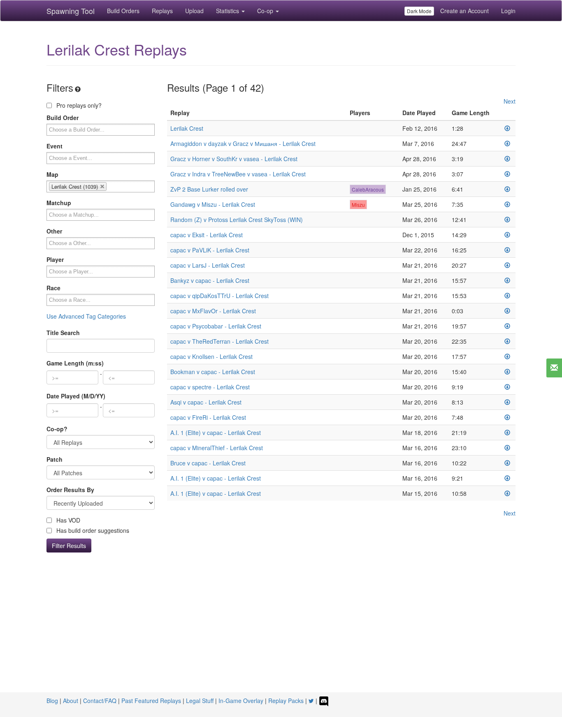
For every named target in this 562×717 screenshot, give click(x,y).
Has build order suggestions (92, 530)
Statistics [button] (228, 11)
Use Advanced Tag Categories (86, 316)
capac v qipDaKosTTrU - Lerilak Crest (219, 295)
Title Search (63, 332)
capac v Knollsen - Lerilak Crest (211, 356)
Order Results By (70, 490)
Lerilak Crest (186, 128)
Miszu (358, 204)
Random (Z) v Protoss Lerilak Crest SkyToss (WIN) (236, 219)
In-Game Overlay (240, 700)
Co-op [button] (266, 11)
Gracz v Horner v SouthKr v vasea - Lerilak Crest (233, 159)
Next (510, 101)
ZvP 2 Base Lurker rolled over (209, 189)
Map (52, 174)
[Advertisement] (281, 630)
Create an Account (464, 11)
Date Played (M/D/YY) (75, 396)
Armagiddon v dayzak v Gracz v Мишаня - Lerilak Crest (243, 143)
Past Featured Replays (151, 700)
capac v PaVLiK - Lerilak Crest (209, 250)
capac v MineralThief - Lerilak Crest (216, 448)
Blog (52, 700)
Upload (194, 11)
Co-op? (56, 429)
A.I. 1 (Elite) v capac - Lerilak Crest (215, 432)
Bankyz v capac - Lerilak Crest (209, 280)
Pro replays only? (78, 105)
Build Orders (123, 11)
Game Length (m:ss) (75, 363)
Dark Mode (419, 10)
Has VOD (67, 520)
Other (54, 231)
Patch (54, 459)
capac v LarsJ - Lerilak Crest (207, 265)
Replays (162, 11)
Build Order (62, 117)
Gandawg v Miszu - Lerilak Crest (212, 204)
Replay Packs (286, 700)
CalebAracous (368, 189)
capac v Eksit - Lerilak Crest (206, 235)
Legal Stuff (200, 700)
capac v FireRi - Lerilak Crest (208, 417)
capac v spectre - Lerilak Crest (210, 387)
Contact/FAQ (99, 700)
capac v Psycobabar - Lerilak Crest (215, 326)
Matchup (58, 203)
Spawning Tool (70, 10)
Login (508, 11)
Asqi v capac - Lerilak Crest (206, 402)
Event (54, 146)
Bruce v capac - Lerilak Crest (208, 463)
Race (53, 288)
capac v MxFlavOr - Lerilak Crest (213, 311)
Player (55, 259)
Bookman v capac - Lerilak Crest (212, 372)
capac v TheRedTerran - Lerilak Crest (219, 341)
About (70, 700)
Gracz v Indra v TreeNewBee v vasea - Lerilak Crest (238, 174)
